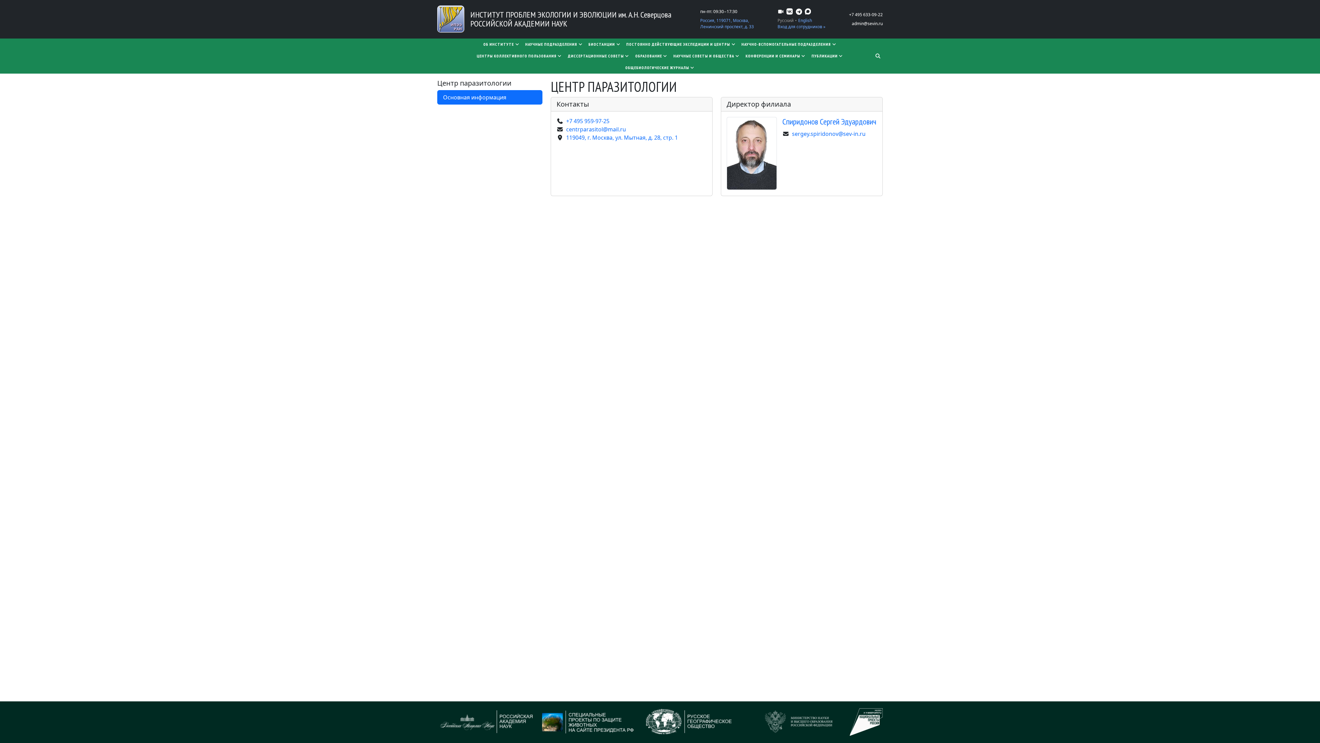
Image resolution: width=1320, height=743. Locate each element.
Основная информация (474, 97)
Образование (648, 55)
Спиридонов (829, 121)
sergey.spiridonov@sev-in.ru (829, 134)
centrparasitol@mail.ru (596, 129)
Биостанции (601, 44)
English (805, 20)
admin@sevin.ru (867, 23)
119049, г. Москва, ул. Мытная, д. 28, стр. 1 (622, 137)
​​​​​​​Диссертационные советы (596, 55)
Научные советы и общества (703, 55)
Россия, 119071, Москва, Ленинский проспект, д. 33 (727, 24)
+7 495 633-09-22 (866, 15)
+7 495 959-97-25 (587, 121)
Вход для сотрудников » (801, 27)
